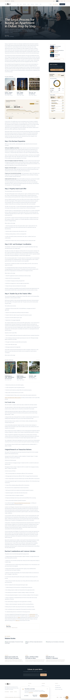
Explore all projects (57, 59)
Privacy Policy (31, 692)
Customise (26, 695)
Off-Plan (24, 4)
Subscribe (43, 674)
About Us (43, 685)
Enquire (62, 4)
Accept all (44, 695)
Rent (21, 4)
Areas (28, 4)
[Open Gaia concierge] (66, 697)
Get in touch (57, 69)
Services (32, 4)
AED (53, 1)
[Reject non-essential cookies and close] (47, 688)
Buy (18, 4)
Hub (40, 4)
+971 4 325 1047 (57, 685)
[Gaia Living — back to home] (8, 684)
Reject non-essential (35, 696)
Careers (36, 4)
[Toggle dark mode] (64, 1)
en (61, 1)
